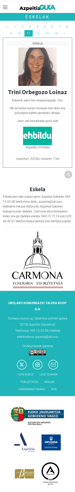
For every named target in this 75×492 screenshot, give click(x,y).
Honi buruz (25, 374)
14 (56, 33)
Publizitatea (29, 382)
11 (28, 33)
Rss (54, 389)
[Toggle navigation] (5, 7)
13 (47, 33)
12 (37, 33)
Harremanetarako (32, 389)
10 (19, 33)
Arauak (49, 382)
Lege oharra (49, 374)
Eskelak (37, 17)
